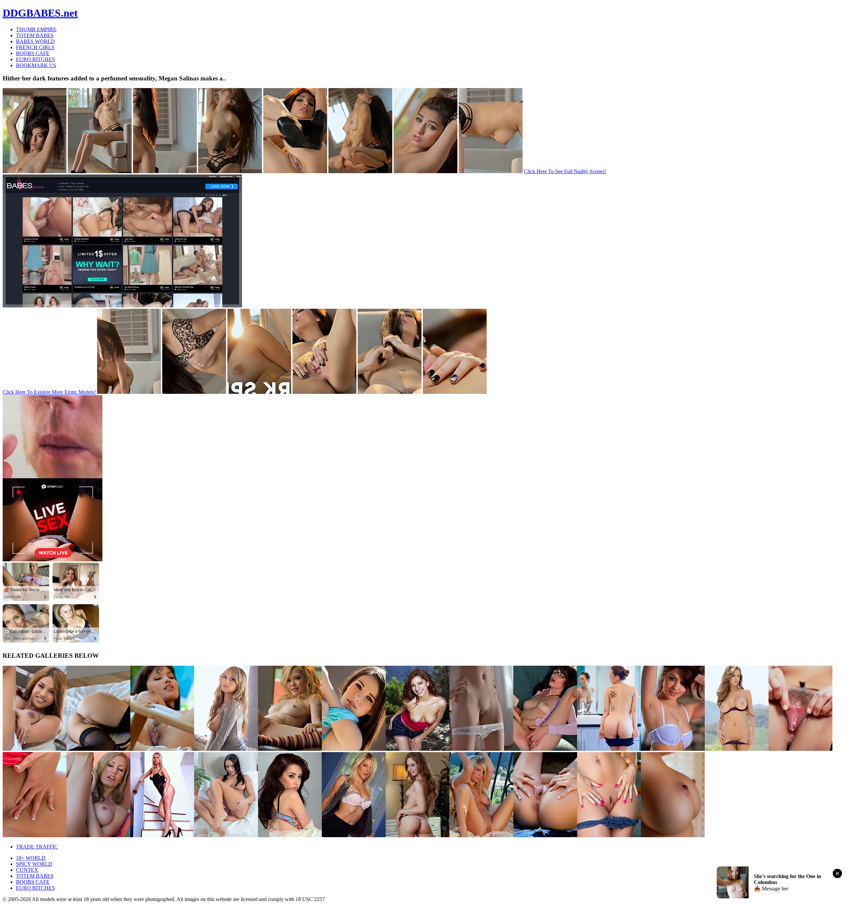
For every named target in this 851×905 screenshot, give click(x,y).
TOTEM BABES (35, 35)
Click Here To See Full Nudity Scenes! (565, 171)
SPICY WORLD (34, 864)
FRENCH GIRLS (35, 47)
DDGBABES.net (40, 13)
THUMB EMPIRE (36, 29)
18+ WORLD (31, 858)
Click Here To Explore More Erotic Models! (49, 392)
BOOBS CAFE (33, 53)
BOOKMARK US (36, 65)
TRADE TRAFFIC (37, 846)
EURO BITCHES (35, 59)
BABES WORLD (35, 41)
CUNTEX (27, 870)
